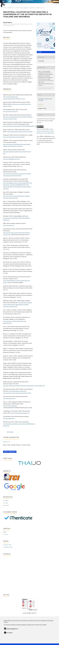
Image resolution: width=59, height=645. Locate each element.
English (4, 532)
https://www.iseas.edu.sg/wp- (10, 405)
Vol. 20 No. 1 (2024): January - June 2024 (23, 7)
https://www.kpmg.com (8, 225)
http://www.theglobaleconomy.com (11, 159)
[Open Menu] (3, 1)
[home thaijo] (29, 464)
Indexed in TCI (6, 441)
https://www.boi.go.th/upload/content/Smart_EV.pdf (19, 131)
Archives (9, 7)
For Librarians (6, 505)
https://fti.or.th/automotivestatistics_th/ (20, 413)
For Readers (5, 500)
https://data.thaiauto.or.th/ (9, 398)
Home (4, 7)
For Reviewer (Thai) (7, 547)
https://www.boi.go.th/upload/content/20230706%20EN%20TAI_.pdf (19, 126)
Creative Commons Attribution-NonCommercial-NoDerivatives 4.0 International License (45, 131)
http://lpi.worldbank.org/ (9, 418)
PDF (40, 52)
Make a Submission (9, 451)
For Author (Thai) (7, 544)
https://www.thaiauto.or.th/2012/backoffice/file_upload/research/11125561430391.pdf (24, 385)
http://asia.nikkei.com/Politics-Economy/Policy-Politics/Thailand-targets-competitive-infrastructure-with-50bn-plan (17, 304)
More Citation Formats (45, 88)
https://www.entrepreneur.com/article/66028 (14, 137)
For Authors (5, 503)
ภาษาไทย (5, 534)
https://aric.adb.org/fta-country (10, 111)
